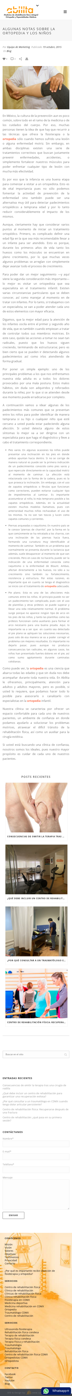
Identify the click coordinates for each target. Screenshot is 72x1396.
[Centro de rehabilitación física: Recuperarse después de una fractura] (36, 993)
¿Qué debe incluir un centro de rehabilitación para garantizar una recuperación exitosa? (37, 898)
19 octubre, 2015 (52, 47)
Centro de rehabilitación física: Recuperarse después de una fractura (37, 1022)
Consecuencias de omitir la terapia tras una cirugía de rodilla (37, 836)
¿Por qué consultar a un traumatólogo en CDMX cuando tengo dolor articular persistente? (37, 960)
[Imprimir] (28, 59)
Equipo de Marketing (18, 47)
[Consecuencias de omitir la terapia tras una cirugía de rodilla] (36, 807)
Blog (9, 51)
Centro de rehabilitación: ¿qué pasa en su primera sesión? (32, 1119)
